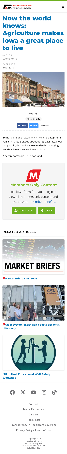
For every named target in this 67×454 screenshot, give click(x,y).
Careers (33, 414)
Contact (33, 404)
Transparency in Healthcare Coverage (33, 425)
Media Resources (33, 409)
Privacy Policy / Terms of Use (33, 430)
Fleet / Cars (33, 419)
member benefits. (43, 202)
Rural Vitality (33, 119)
